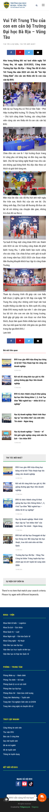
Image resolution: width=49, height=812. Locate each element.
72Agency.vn (25, 807)
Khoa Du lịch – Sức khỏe (13, 627)
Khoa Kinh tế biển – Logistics (14, 623)
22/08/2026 (17, 370)
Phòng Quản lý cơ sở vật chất (14, 684)
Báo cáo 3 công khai (11, 736)
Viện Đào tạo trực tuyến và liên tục (16, 649)
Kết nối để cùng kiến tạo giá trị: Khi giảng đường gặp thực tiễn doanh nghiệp (29, 380)
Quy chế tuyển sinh (10, 741)
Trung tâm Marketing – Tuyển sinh (16, 697)
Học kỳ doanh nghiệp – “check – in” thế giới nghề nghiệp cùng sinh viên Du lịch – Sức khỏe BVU (30, 435)
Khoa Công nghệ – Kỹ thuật (13, 641)
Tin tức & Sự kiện (11, 44)
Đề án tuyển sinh (9, 750)
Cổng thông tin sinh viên (12, 728)
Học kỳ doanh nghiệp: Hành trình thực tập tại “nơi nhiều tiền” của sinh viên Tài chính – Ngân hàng (30, 417)
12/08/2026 (18, 550)
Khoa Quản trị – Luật (11, 632)
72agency (34, 807)
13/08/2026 (17, 443)
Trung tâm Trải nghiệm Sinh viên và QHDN (19, 702)
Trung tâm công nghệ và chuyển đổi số (18, 706)
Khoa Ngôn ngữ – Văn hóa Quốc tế (16, 636)
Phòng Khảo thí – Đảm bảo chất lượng (18, 693)
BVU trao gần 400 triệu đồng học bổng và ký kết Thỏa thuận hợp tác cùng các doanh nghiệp (30, 362)
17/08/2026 (17, 387)
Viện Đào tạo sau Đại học (13, 645)
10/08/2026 (18, 569)
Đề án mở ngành (9, 745)
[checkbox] (6, 799)
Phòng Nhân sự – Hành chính (14, 675)
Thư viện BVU (8, 732)
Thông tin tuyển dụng (11, 754)
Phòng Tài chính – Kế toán (13, 680)
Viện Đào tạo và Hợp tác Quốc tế (16, 654)
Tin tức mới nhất (28, 44)
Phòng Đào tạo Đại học (12, 688)
